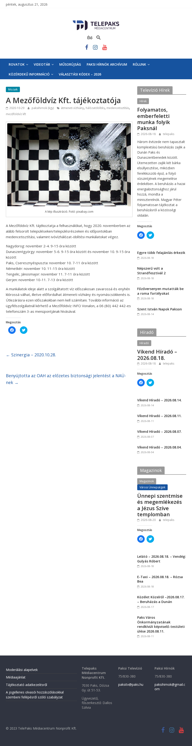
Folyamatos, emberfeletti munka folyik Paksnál (153, 119)
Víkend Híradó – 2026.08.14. (159, 400)
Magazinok (147, 481)
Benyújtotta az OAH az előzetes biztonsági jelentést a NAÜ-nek (66, 379)
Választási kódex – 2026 (80, 74)
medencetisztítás (118, 108)
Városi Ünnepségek (152, 487)
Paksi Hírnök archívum (107, 64)
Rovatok (17, 64)
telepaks (168, 134)
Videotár (42, 64)
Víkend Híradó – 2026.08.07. (159, 431)
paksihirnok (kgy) (43, 108)
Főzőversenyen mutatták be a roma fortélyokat (160, 291)
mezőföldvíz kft (16, 114)
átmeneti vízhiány (72, 108)
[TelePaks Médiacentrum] (96, 21)
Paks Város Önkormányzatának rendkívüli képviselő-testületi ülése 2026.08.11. (161, 624)
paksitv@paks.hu (130, 684)
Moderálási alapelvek (22, 669)
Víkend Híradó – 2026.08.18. (157, 354)
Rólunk (139, 64)
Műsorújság (70, 64)
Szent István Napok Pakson (159, 309)
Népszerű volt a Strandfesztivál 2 (151, 270)
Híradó (144, 343)
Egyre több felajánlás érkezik (161, 252)
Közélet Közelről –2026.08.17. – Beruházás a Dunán (161, 599)
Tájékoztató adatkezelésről (26, 684)
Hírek (143, 101)
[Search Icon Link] (98, 37)
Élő (89, 37)
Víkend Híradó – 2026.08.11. (159, 416)
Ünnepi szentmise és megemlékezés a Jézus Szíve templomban (160, 505)
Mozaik (13, 89)
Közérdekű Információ (29, 74)
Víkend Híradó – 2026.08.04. (159, 447)
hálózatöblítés (95, 108)
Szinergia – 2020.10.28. (31, 355)
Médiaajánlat (16, 677)
